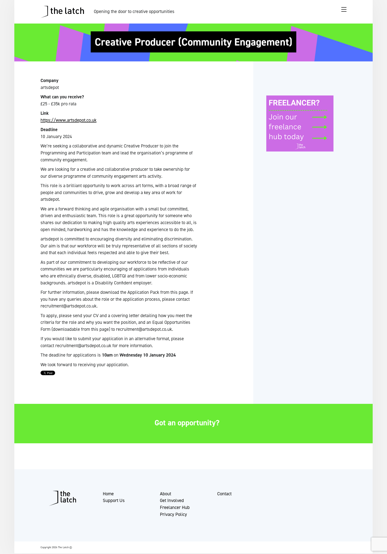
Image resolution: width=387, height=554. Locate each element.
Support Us (114, 500)
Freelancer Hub (175, 507)
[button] (7, 548)
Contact (224, 494)
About (165, 494)
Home (108, 494)
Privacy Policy (173, 514)
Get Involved (172, 500)
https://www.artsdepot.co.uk (69, 120)
